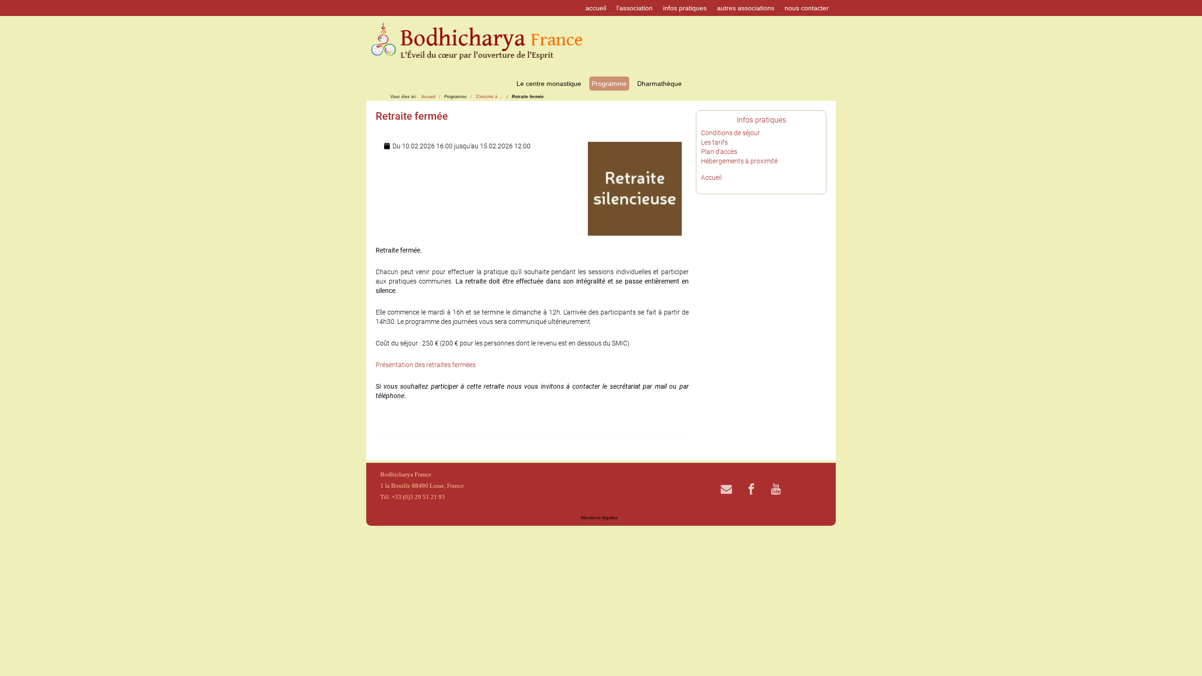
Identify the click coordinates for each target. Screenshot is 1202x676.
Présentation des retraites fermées (426, 365)
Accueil (711, 177)
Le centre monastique (548, 83)
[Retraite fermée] (635, 188)
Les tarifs (714, 142)
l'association (634, 8)
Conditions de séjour (730, 133)
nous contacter (807, 8)
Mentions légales (599, 517)
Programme (609, 83)
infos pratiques (685, 8)
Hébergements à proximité (739, 161)
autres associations (745, 8)
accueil (596, 8)
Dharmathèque (659, 83)
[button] (1181, 655)
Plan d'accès (719, 151)
